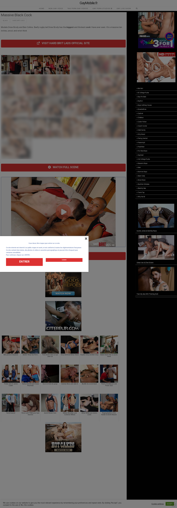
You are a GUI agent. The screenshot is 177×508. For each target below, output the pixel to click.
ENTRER (24, 261)
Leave (64, 260)
